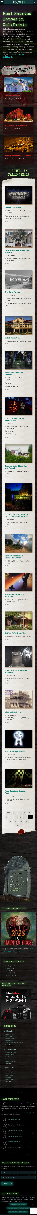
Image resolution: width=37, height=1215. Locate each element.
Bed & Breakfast (10, 1040)
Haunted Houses (9, 1049)
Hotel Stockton (12, 338)
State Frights (27, 1113)
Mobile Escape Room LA (16, 752)
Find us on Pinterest (14, 1142)
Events (7, 1057)
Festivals (8, 1077)
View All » (8, 1045)
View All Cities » (10, 975)
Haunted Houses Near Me (18, 1204)
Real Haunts (8, 1031)
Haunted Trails (9, 1054)
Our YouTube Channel (15, 1130)
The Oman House (12, 292)
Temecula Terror (13, 208)
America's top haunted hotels (18, 1212)
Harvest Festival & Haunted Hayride (14, 557)
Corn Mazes (8, 1071)
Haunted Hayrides (10, 1061)
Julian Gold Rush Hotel (16, 633)
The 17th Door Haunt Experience (14, 420)
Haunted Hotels (9, 1034)
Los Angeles (21, 884)
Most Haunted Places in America (14, 1042)
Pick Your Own (9, 1075)
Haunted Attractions (11, 1052)
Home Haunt (9, 1059)
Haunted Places (10, 1038)
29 (23, 882)
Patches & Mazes (9, 1068)
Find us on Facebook (15, 1119)
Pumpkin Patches (10, 1073)
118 (21, 877)
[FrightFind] (19, 2)
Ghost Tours (8, 1036)
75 (20, 879)
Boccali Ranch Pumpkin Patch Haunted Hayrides (16, 515)
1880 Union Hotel (13, 712)
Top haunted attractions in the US (18, 1208)
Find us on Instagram (15, 1136)
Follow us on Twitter (14, 1125)
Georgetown (9, 973)
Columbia (8, 968)
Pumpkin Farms (10, 1079)
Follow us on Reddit (14, 1147)
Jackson (8, 970)
